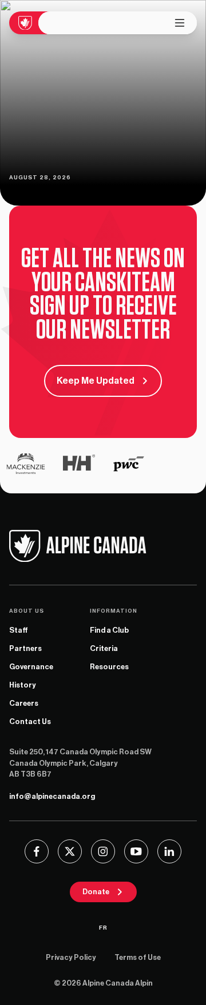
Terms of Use (137, 957)
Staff (18, 630)
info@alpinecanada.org (52, 796)
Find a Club (109, 630)
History (22, 685)
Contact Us (30, 721)
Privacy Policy (71, 957)
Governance (31, 666)
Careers (23, 703)
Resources (109, 666)
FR (103, 928)
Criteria (104, 648)
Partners (25, 648)
